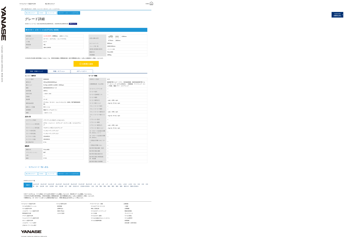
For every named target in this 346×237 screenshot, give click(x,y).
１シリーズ (36, 184)
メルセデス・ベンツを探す (29, 223)
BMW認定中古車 (26, 213)
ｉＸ (115, 184)
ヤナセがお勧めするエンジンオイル (100, 218)
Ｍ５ (113, 186)
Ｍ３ (105, 186)
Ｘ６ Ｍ (61, 186)
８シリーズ (89, 184)
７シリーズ (81, 184)
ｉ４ (99, 184)
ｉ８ (111, 184)
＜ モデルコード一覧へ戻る (36, 167)
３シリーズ (51, 184)
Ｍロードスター (134, 186)
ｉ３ (95, 184)
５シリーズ (66, 184)
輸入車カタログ (50, 3)
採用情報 (127, 220)
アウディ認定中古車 (27, 215)
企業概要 (127, 208)
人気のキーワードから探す (29, 225)
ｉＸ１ (119, 184)
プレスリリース (129, 213)
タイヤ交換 (94, 213)
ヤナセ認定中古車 (27, 208)
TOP (22, 8)
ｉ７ (107, 184)
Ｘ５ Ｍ (51, 186)
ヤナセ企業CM (128, 218)
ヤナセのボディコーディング (98, 211)
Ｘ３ (143, 184)
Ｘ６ (56, 186)
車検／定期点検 (95, 208)
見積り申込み (60, 211)
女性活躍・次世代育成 (130, 223)
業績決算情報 (128, 211)
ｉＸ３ (130, 184)
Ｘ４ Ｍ (42, 186)
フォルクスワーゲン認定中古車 (30, 218)
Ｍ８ (121, 186)
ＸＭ (70, 186)
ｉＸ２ (125, 184)
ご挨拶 (126, 206)
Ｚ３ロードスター (85, 186)
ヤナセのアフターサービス (98, 206)
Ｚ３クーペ (76, 186)
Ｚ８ (97, 186)
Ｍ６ (117, 186)
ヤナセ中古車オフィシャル (29, 206)
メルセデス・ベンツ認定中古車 (30, 211)
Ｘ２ (139, 184)
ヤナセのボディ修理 (96, 215)
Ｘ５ (47, 186)
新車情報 (59, 206)
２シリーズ (43, 184)
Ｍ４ (109, 186)
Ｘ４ (37, 186)
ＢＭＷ (34, 8)
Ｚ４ (93, 186)
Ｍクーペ (126, 186)
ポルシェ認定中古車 (27, 220)
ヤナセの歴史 (128, 215)
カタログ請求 (60, 213)
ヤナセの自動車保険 (96, 220)
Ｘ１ (135, 184)
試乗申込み (60, 208)
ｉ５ (103, 184)
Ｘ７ (66, 186)
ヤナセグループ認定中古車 (27, 3)
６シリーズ (74, 184)
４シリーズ (39, 8)
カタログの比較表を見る (337, 14)
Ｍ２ (101, 186)
